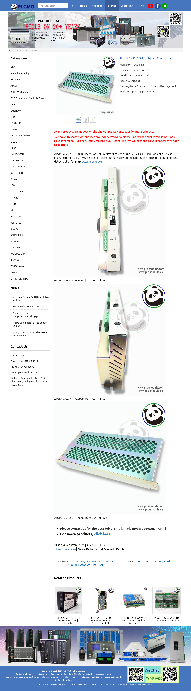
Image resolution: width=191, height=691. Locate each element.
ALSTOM (35, 50)
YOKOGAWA (17, 265)
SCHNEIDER (16, 234)
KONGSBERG (17, 172)
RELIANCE (15, 222)
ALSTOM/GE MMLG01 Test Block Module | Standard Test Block (90, 563)
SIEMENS (15, 241)
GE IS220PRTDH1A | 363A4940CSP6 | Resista (68, 620)
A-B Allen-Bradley (19, 73)
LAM (12, 185)
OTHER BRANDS (19, 278)
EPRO (13, 116)
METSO (14, 203)
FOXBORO (16, 122)
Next (111, 85)
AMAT (13, 85)
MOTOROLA (17, 191)
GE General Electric (20, 135)
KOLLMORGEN (18, 166)
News (140, 5)
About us (97, 5)
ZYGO (13, 272)
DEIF (12, 104)
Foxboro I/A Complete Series (28, 306)
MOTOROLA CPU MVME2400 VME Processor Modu (101, 620)
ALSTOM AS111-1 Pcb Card (153, 561)
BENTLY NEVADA (19, 91)
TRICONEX (16, 247)
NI (11, 210)
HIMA (13, 147)
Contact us (127, 5)
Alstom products (92, 161)
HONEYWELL (17, 154)
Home (83, 5)
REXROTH (15, 228)
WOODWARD (17, 253)
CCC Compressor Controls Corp (27, 97)
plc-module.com (65, 549)
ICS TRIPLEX (16, 160)
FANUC (14, 129)
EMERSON (16, 110)
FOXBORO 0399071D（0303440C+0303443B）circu (167, 620)
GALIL (13, 141)
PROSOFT (15, 216)
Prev (60, 85)
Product (111, 5)
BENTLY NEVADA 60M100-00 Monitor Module (133, 620)
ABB (12, 66)
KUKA (13, 178)
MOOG (14, 197)
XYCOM (14, 259)
